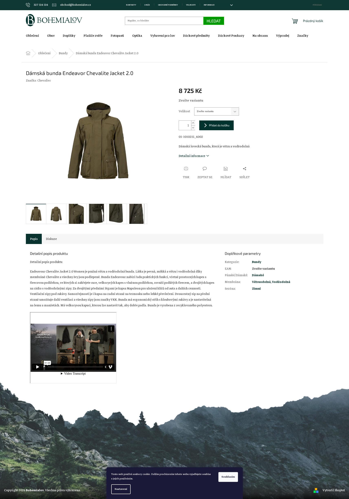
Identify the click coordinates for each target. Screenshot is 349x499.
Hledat (214, 20)
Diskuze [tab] (51, 238)
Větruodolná (261, 281)
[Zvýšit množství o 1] (193, 123)
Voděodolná (281, 281)
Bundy (256, 261)
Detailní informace (192, 155)
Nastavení (121, 489)
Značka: (38, 80)
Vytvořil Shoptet (334, 490)
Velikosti (191, 5)
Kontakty (131, 5)
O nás (147, 5)
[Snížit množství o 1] (193, 127)
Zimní (256, 288)
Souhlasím (228, 477)
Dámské (258, 275)
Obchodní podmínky (168, 5)
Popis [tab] (34, 238)
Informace (209, 5)
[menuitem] (32, 35)
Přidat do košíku (219, 125)
